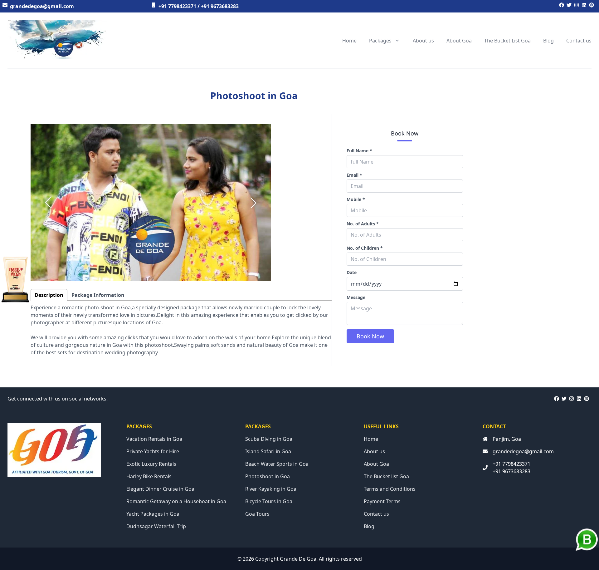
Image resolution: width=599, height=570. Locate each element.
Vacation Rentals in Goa (154, 438)
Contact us (579, 40)
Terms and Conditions (390, 488)
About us (423, 40)
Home (349, 40)
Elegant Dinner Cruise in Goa (160, 488)
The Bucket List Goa (507, 40)
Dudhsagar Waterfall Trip (156, 526)
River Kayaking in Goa (270, 488)
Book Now (370, 336)
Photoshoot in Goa (267, 476)
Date (352, 272)
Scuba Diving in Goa (268, 438)
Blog (548, 40)
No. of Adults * (363, 224)
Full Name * (359, 151)
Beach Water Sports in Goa (277, 463)
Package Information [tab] (97, 295)
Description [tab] (49, 295)
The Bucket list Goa (386, 476)
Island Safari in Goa (268, 451)
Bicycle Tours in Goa (268, 501)
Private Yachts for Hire (152, 451)
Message (356, 297)
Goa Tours (257, 513)
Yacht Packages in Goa (152, 513)
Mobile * (356, 199)
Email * (354, 175)
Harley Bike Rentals (149, 476)
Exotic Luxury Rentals (151, 463)
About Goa (459, 40)
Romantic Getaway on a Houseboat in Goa (176, 501)
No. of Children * (365, 248)
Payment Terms (382, 501)
